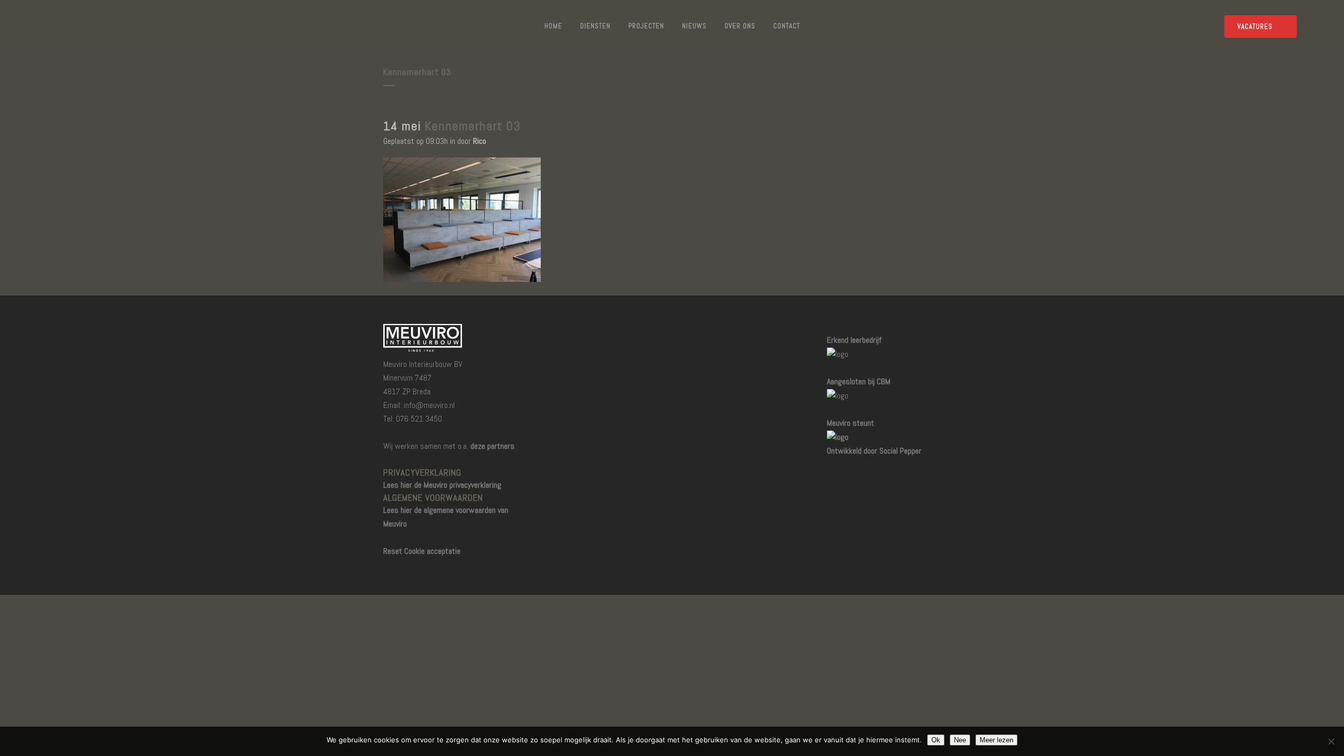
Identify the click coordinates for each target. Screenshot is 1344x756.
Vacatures (1255, 26)
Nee (960, 740)
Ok (935, 740)
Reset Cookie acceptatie (421, 550)
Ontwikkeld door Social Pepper (874, 450)
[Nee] (1331, 741)
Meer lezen (996, 740)
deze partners (492, 446)
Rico (479, 140)
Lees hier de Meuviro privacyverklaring (442, 484)
